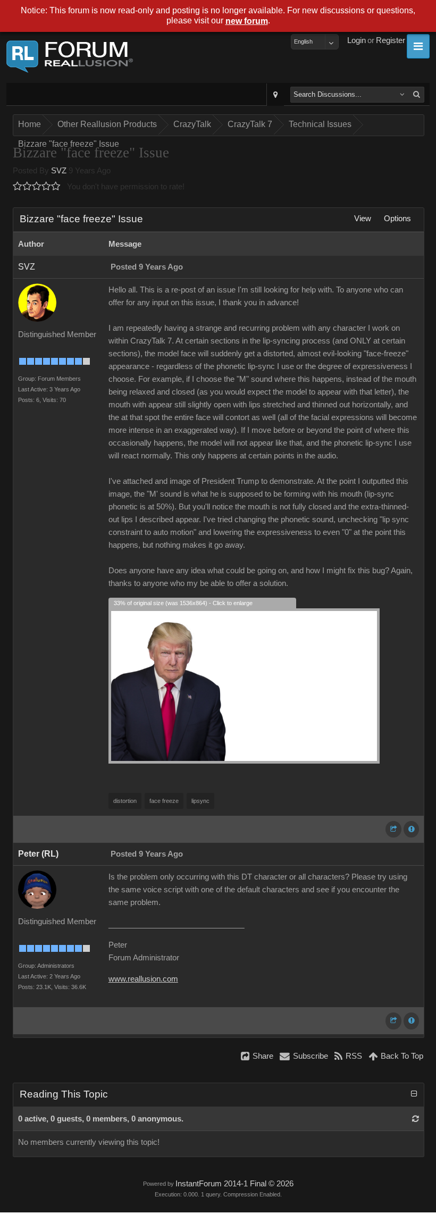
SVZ (58, 170)
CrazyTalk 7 (250, 124)
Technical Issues (320, 124)
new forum (246, 21)
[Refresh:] (415, 1119)
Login (356, 40)
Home (29, 124)
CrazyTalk (192, 124)
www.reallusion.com (143, 979)
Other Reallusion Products (107, 124)
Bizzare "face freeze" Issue (68, 143)
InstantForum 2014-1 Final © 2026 (234, 1183)
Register (390, 40)
